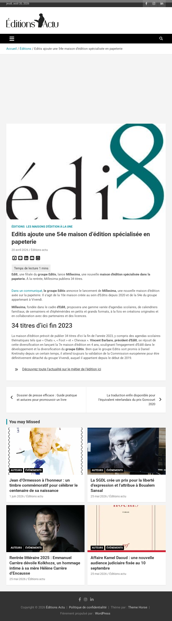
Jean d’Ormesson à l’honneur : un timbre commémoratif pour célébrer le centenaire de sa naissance (43, 485)
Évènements (33, 470)
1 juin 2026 (16, 496)
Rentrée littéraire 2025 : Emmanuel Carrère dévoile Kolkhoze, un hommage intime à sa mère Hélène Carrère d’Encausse (44, 565)
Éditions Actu (55, 607)
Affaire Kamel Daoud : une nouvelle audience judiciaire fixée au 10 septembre (122, 562)
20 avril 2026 (20, 250)
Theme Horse (137, 607)
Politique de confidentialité (88, 607)
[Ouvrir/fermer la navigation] (11, 38)
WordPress (102, 613)
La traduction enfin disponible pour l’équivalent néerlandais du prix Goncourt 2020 (126, 399)
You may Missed (24, 421)
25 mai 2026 (99, 496)
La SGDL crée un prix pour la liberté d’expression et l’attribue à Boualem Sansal (123, 485)
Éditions (18, 226)
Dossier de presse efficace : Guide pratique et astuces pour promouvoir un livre (47, 397)
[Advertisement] (86, 85)
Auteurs (16, 470)
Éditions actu (39, 250)
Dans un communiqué (27, 291)
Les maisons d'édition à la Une (49, 226)
